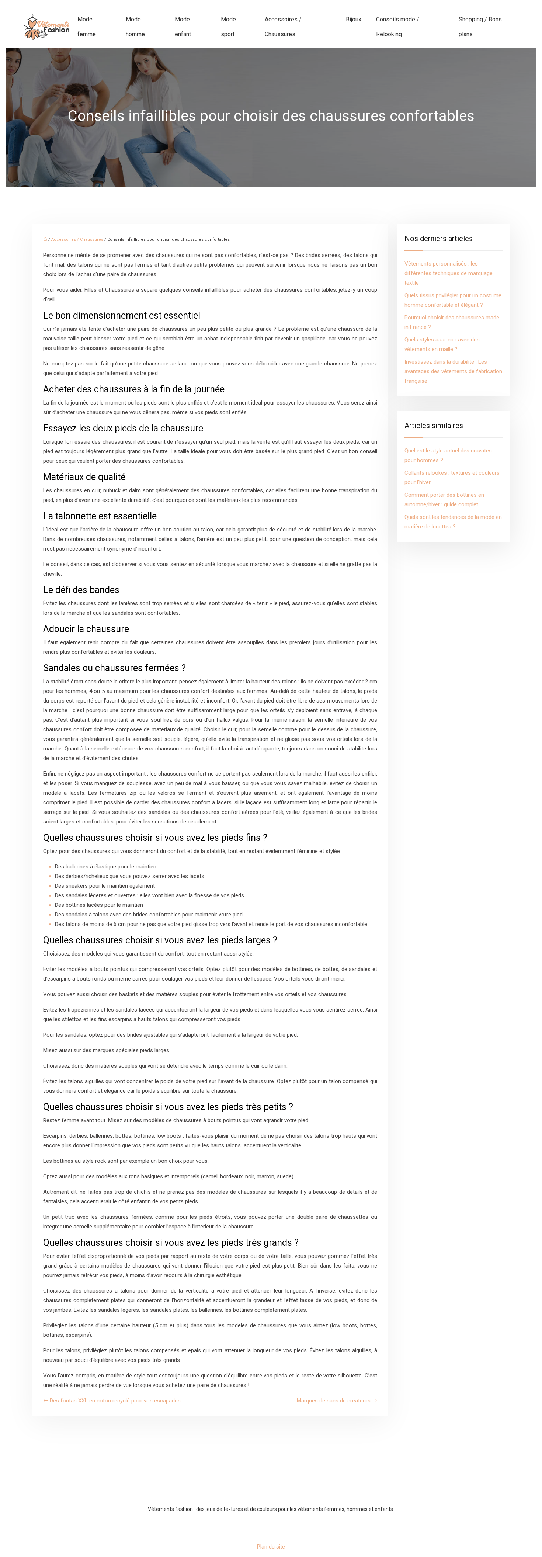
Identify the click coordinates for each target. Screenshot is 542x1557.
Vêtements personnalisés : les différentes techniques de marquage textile (448, 273)
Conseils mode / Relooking (397, 27)
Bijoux (353, 19)
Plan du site (271, 1546)
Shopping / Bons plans (480, 27)
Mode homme (135, 27)
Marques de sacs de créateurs (334, 1400)
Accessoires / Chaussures (283, 27)
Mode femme (86, 27)
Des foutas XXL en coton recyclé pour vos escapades (115, 1400)
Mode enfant (183, 27)
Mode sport (228, 27)
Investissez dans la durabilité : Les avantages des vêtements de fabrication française (453, 371)
